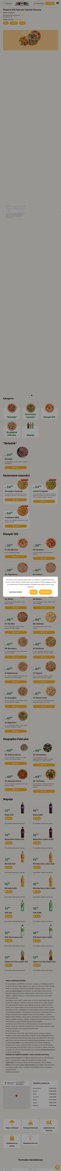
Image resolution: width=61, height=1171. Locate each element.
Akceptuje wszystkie (45, 592)
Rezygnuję (33, 592)
